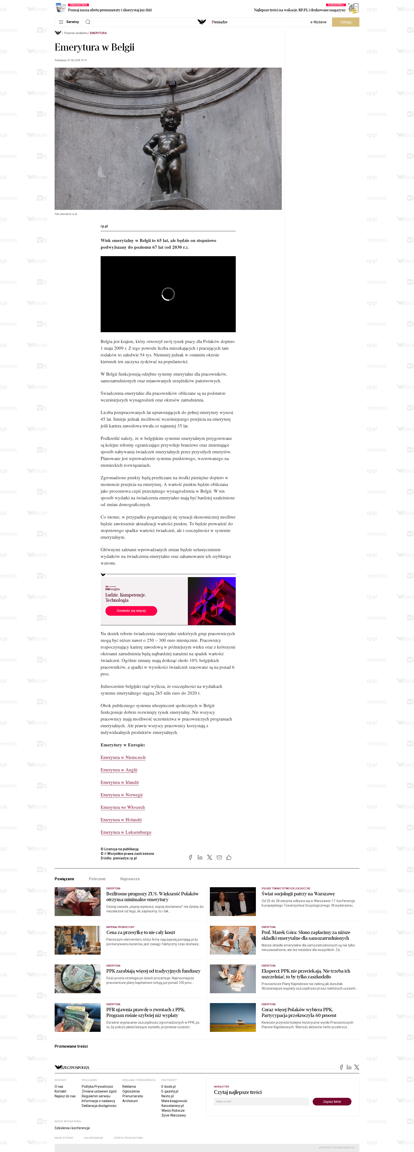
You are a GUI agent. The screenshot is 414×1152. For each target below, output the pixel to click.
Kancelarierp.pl (172, 1106)
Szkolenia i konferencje (72, 1128)
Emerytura (98, 33)
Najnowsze (130, 879)
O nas (59, 1086)
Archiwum (130, 1101)
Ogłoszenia (131, 1091)
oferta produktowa (128, 1138)
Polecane (97, 879)
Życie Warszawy (173, 1115)
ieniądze (219, 22)
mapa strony (64, 1138)
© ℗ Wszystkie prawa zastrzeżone (127, 854)
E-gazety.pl (169, 1091)
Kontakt (60, 1091)
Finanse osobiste (75, 33)
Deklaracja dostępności (99, 1106)
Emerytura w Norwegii (122, 795)
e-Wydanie (318, 22)
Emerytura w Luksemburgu (126, 832)
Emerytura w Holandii (121, 819)
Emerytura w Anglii (119, 770)
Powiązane (64, 879)
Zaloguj (345, 22)
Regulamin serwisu (96, 1096)
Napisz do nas (65, 1096)
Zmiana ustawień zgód (99, 1091)
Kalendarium (93, 1138)
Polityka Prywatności (97, 1086)
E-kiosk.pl (168, 1086)
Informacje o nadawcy (98, 1101)
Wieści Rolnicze (173, 1110)
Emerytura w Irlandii (120, 782)
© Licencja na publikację (120, 849)
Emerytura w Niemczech (123, 757)
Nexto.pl (167, 1096)
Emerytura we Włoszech (123, 807)
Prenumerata (132, 1096)
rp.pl (104, 226)
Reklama (129, 1086)
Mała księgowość (174, 1101)
